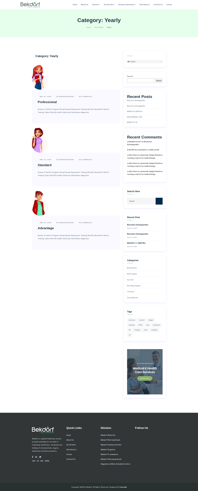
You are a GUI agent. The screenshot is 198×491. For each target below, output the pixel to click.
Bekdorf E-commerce (109, 454)
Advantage (46, 228)
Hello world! (154, 150)
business (132, 320)
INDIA (47, 461)
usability (154, 330)
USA (33, 461)
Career (169, 5)
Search (130, 76)
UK (38, 461)
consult (142, 320)
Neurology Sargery (134, 286)
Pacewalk (123, 487)
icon (147, 325)
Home (75, 5)
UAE (41, 461)
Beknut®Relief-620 (134, 117)
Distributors (145, 5)
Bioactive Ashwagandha (136, 100)
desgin (150, 320)
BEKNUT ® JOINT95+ (135, 111)
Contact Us (158, 5)
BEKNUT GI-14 (132, 122)
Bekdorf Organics (108, 450)
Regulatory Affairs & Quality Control (115, 464)
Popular (137, 330)
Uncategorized (132, 298)
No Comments (85, 96)
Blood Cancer (132, 268)
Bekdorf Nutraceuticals (110, 440)
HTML (140, 325)
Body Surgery (132, 274)
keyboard (156, 325)
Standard (44, 165)
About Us (84, 5)
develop (132, 325)
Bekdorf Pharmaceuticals (111, 459)
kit (130, 330)
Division (95, 5)
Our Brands (108, 5)
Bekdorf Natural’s (108, 435)
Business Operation (126, 5)
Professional (47, 102)
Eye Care (130, 280)
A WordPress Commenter (137, 150)
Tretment (130, 292)
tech (145, 330)
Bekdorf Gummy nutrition (111, 445)
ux (130, 335)
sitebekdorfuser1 (65, 96)
